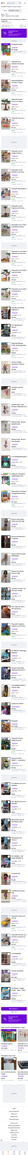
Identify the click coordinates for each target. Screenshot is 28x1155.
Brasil (2, 14)
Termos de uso (14, 1123)
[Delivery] (4, 33)
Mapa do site (14, 1130)
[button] (14, 3)
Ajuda (14, 1108)
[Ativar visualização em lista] (21, 26)
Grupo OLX (14, 1135)
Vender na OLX (14, 1116)
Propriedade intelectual (14, 1127)
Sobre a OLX (14, 1114)
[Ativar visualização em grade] (25, 26)
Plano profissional (14, 1119)
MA (6, 14)
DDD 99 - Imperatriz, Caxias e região (10, 15)
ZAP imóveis (14, 1137)
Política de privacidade (14, 1125)
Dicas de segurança (14, 1111)
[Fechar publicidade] (1, 1140)
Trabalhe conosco (14, 1132)
